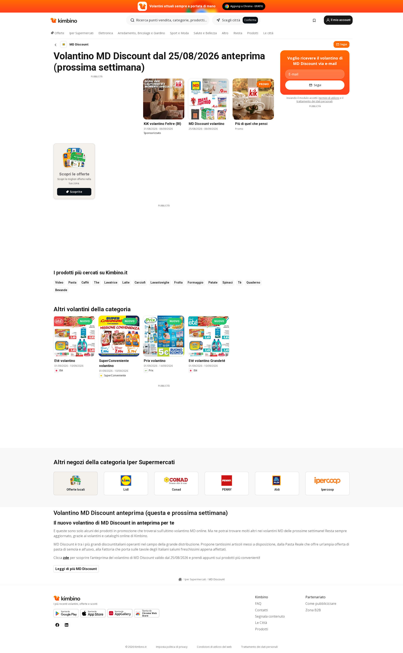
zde (66, 557)
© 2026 (136, 647)
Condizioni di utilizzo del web (214, 647)
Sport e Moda (179, 33)
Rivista (237, 33)
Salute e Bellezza (205, 33)
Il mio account (340, 20)
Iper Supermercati (81, 33)
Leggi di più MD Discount (76, 568)
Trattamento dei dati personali (259, 647)
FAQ (258, 603)
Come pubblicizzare (320, 603)
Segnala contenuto (270, 616)
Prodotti (252, 33)
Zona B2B (313, 610)
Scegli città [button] (231, 20)
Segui (343, 44)
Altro (225, 33)
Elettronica (105, 33)
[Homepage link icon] (180, 579)
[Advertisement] (96, 107)
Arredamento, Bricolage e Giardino (141, 33)
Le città (268, 33)
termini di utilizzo (329, 98)
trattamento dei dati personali (314, 101)
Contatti (261, 610)
